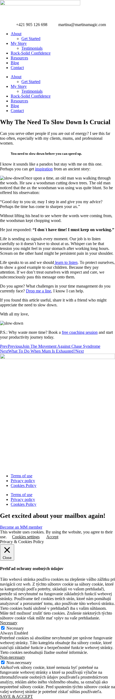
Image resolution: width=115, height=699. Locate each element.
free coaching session (80, 332)
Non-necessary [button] (12, 657)
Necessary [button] (8, 623)
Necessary (15, 628)
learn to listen (66, 262)
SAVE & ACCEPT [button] (16, 696)
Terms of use (21, 476)
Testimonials (32, 48)
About (16, 33)
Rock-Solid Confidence (31, 53)
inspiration (44, 169)
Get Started (30, 38)
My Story (19, 43)
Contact (17, 67)
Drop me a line (38, 291)
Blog (15, 62)
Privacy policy (23, 480)
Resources (19, 58)
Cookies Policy (23, 485)
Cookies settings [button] (26, 537)
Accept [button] (52, 537)
